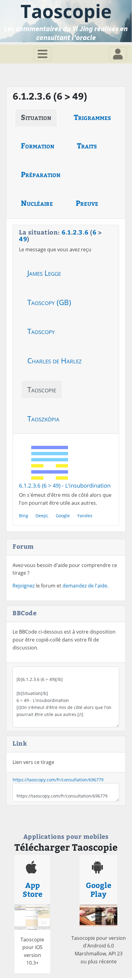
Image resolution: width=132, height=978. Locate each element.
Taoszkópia (43, 418)
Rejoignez (24, 585)
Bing (23, 515)
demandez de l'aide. (85, 585)
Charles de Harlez (54, 360)
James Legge (44, 273)
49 (23, 239)
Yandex (84, 515)
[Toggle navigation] (42, 54)
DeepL (42, 515)
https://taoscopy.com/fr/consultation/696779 (58, 780)
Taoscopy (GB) (49, 302)
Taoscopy (41, 331)
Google (63, 515)
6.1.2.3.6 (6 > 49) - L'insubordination (65, 485)
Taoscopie (41, 389)
